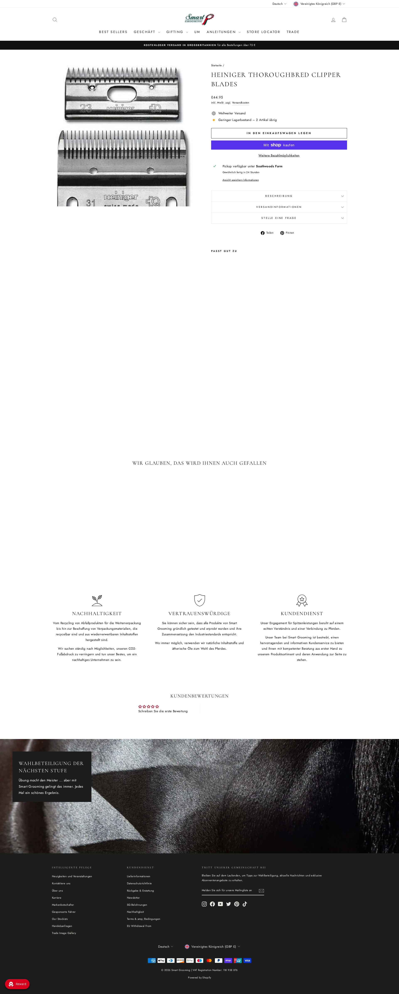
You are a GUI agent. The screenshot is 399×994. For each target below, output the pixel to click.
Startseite (216, 65)
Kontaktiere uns (61, 883)
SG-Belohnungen (137, 905)
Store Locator (264, 32)
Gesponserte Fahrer (64, 912)
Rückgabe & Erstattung (140, 891)
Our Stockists (60, 919)
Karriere (56, 898)
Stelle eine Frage (279, 218)
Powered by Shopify (199, 977)
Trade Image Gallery (64, 933)
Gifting (175, 32)
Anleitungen (222, 32)
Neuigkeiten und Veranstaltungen (72, 876)
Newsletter (133, 898)
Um (197, 32)
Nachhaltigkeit (135, 912)
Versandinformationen (279, 207)
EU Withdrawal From (139, 926)
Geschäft (145, 32)
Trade (293, 32)
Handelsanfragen (62, 926)
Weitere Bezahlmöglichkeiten (279, 155)
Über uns (57, 891)
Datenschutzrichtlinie (139, 883)
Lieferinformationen (138, 876)
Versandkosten (240, 103)
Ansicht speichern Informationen (241, 180)
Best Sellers (113, 32)
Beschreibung (279, 196)
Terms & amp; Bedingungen (143, 919)
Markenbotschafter (63, 905)
